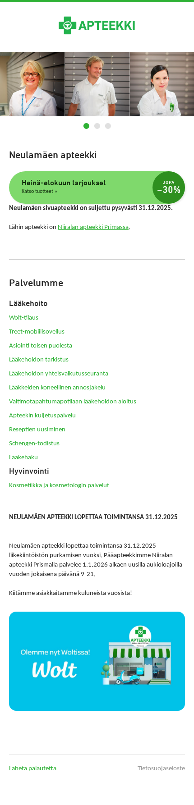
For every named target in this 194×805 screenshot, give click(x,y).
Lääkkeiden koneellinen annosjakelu (57, 387)
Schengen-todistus (34, 443)
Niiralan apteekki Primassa (93, 227)
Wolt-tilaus (23, 318)
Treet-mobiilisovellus (37, 332)
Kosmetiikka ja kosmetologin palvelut (59, 485)
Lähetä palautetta (32, 768)
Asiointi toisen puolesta (40, 346)
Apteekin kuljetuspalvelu (42, 415)
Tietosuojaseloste (161, 768)
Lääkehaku (23, 457)
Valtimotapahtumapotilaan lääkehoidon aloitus (72, 401)
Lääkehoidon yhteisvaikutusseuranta (58, 373)
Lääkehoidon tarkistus (39, 360)
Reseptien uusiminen (37, 429)
